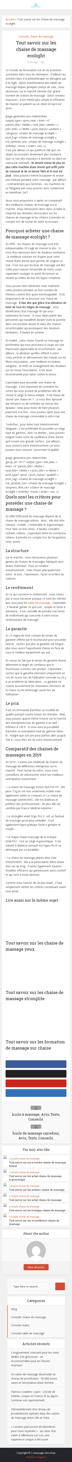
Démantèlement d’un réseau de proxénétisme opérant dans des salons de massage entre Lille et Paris (35, 1413)
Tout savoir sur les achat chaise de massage (35, 1200)
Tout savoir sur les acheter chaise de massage (37, 1189)
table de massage (39, 603)
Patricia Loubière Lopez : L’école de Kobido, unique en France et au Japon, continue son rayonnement (35, 1396)
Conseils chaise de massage (36, 36)
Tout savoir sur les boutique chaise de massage (37, 1210)
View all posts (36, 1267)
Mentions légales (36, 1457)
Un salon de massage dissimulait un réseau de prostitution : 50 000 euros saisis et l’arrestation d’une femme (34, 1378)
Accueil (10, 19)
